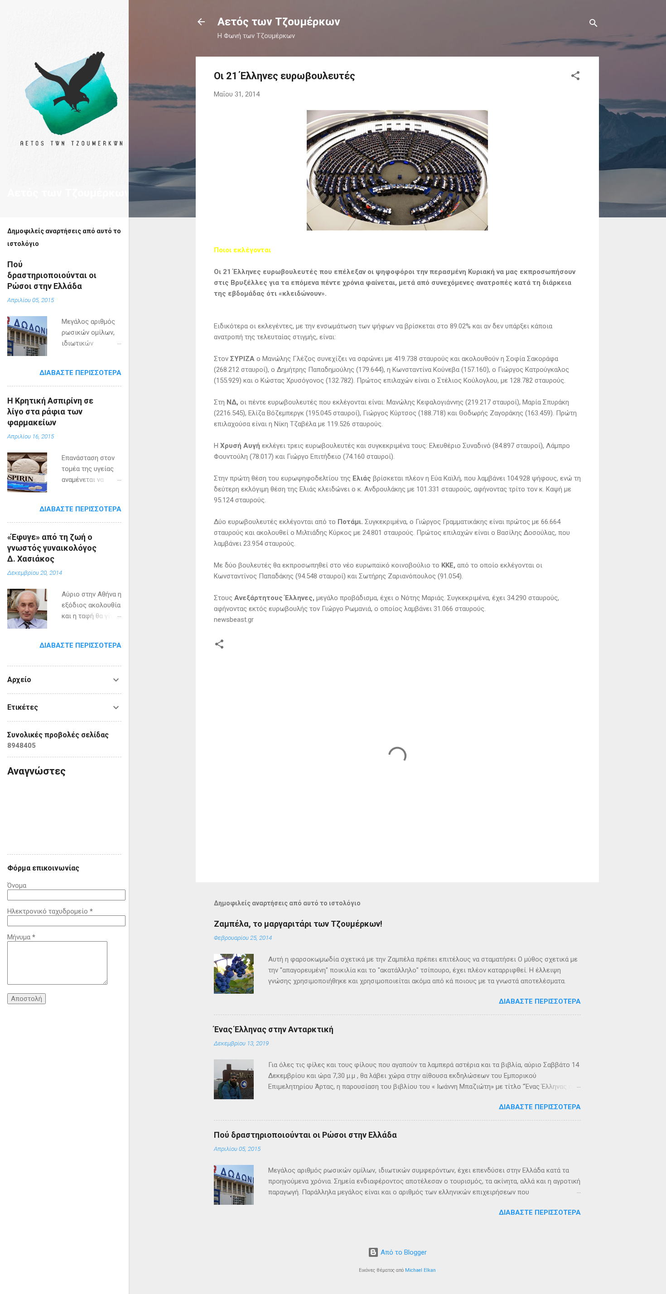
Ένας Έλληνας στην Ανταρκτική (273, 1029)
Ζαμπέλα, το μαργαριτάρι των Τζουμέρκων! (298, 923)
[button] (575, 77)
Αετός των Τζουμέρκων (278, 21)
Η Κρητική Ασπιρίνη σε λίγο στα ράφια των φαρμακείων (50, 411)
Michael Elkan (420, 1270)
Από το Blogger (403, 1252)
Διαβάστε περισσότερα (540, 1001)
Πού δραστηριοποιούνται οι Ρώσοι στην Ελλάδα (305, 1135)
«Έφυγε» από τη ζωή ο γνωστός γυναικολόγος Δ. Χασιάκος (52, 547)
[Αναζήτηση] (593, 24)
